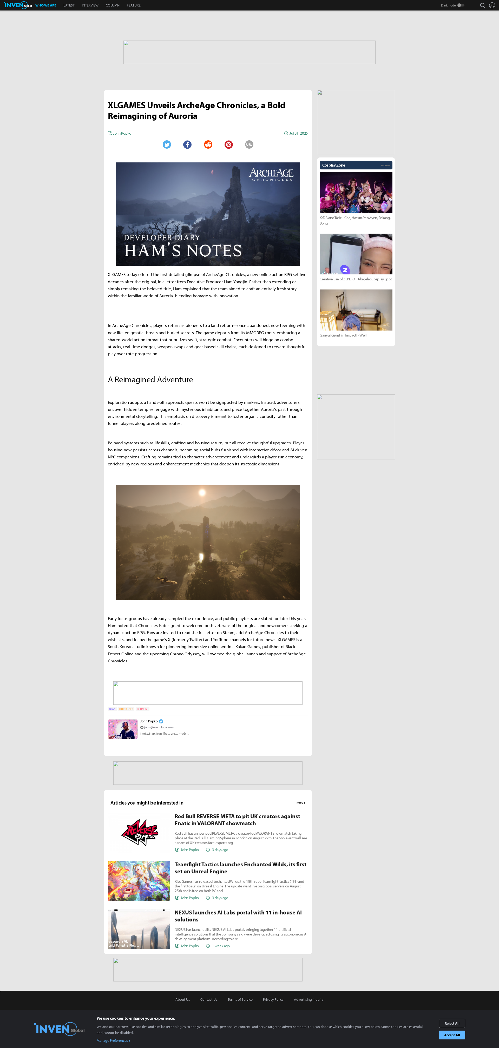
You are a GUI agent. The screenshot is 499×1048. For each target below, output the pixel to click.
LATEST (69, 5)
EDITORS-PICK (126, 709)
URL (249, 144)
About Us (182, 999)
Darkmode (448, 5)
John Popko (149, 721)
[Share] (187, 144)
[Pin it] (229, 144)
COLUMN (113, 5)
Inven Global (18, 5)
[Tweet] (166, 144)
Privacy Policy (273, 999)
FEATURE (134, 5)
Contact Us (208, 999)
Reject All (452, 1023)
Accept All (452, 1035)
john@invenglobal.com (159, 727)
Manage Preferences (112, 1040)
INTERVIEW (90, 5)
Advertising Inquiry (309, 999)
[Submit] (208, 144)
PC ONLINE (142, 709)
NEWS (112, 709)
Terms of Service (240, 999)
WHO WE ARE (45, 5)
